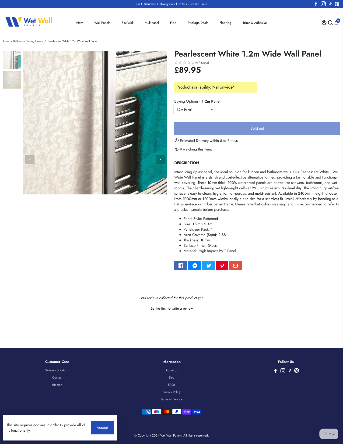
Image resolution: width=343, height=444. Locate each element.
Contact (57, 377)
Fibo (173, 22)
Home (5, 41)
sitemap (57, 385)
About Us (172, 370)
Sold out (257, 128)
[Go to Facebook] (315, 4)
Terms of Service (171, 399)
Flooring (225, 22)
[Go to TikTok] (330, 4)
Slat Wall (127, 22)
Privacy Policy (171, 392)
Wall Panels (102, 22)
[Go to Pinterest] (337, 4)
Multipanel (152, 22)
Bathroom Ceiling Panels (28, 41)
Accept (102, 427)
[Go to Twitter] (208, 265)
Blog (171, 377)
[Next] (160, 159)
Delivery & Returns (57, 370)
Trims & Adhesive (255, 22)
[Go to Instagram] (323, 4)
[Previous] (30, 159)
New (79, 22)
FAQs (171, 385)
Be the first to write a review (171, 308)
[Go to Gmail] (235, 265)
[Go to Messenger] (194, 265)
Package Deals (198, 22)
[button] (257, 63)
